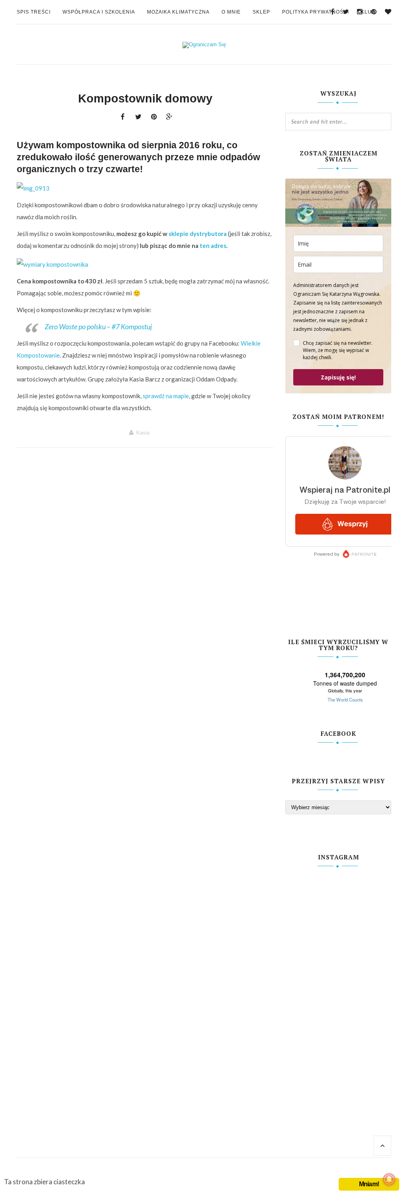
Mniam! (369, 1184)
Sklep (261, 12)
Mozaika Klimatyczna (178, 12)
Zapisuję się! (338, 377)
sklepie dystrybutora (198, 233)
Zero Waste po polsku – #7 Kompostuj (98, 326)
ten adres (213, 245)
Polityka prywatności (315, 12)
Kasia (142, 433)
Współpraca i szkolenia (99, 12)
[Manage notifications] (389, 1179)
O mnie (231, 12)
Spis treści (34, 12)
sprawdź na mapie (166, 395)
